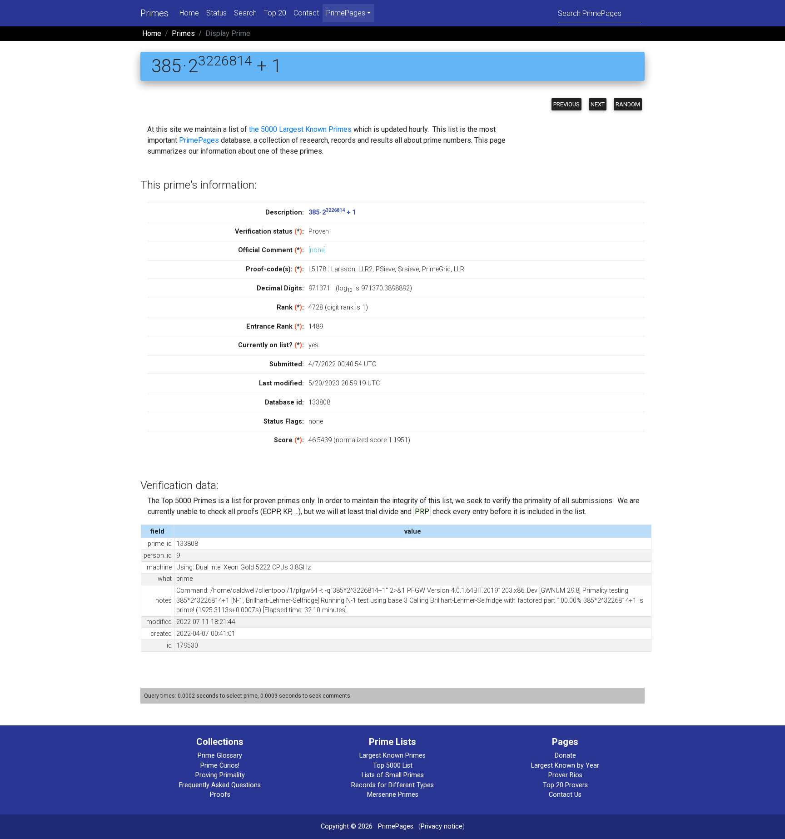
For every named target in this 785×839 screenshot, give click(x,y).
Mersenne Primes (392, 795)
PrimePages (199, 140)
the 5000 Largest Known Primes (300, 129)
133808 (319, 402)
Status (216, 13)
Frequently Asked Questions (220, 785)
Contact (306, 13)
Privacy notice (441, 826)
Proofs (220, 795)
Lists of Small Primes (393, 775)
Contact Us (565, 795)
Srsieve (408, 269)
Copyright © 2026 (347, 826)
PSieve (385, 269)
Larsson (343, 269)
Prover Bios (565, 775)
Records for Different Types (392, 785)
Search (245, 13)
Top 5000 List (392, 765)
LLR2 (365, 269)
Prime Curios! (219, 765)
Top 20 (275, 13)
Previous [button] (566, 104)
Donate (565, 755)
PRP (422, 511)
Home (189, 13)
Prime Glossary (220, 755)
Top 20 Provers (565, 785)
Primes (154, 13)
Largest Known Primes (392, 755)
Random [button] (628, 104)
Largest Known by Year (565, 765)
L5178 (317, 269)
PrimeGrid (436, 269)
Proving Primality (220, 775)
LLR (459, 269)
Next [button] (598, 104)
